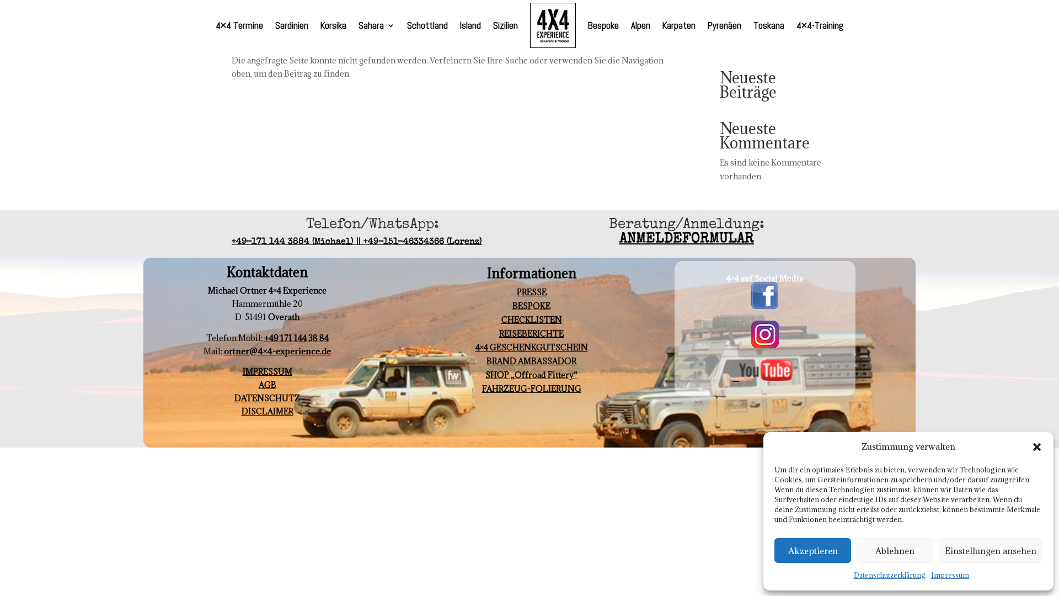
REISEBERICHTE (531, 333)
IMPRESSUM (267, 371)
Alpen (640, 25)
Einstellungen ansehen (990, 550)
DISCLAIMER (267, 411)
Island (470, 25)
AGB (267, 385)
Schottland (427, 25)
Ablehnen (894, 550)
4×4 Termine (239, 25)
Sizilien (505, 25)
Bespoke (603, 25)
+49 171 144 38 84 (296, 338)
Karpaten (679, 25)
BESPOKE (531, 306)
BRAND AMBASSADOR (531, 361)
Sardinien (291, 25)
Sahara (371, 25)
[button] (1036, 447)
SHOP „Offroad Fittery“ (531, 375)
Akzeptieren (813, 550)
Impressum (950, 575)
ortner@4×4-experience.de (277, 350)
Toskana (768, 25)
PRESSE (532, 292)
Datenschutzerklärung (890, 575)
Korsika (333, 25)
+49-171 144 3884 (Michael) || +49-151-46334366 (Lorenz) (357, 242)
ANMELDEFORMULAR (686, 239)
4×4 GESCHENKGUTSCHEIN (531, 347)
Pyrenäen (724, 25)
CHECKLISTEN (531, 320)
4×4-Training (819, 25)
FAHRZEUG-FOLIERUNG (531, 389)
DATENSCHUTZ (267, 398)
